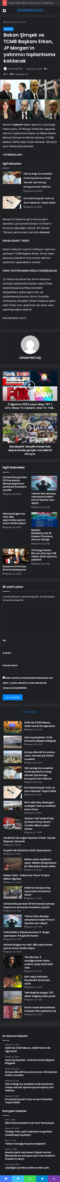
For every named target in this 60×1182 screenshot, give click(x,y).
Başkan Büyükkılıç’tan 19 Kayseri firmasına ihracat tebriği (42, 534)
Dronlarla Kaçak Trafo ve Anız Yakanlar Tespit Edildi (40, 789)
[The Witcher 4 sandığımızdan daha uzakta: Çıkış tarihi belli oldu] (13, 962)
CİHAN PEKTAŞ (15, 69)
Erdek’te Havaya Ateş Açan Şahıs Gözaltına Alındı (37, 891)
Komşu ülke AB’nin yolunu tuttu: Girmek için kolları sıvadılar (39, 756)
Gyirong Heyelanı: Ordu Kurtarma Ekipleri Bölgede (40, 739)
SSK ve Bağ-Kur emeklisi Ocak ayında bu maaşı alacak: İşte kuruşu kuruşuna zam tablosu (38, 773)
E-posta (8, 652)
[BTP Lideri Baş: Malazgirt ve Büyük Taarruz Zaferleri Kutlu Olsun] (13, 807)
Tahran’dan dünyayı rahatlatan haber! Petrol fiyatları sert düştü (43, 498)
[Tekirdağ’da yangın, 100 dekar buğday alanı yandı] (13, 997)
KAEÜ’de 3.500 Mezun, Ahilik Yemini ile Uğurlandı (39, 724)
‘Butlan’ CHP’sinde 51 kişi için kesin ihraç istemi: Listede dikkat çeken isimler (39, 824)
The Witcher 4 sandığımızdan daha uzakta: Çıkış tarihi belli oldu (38, 962)
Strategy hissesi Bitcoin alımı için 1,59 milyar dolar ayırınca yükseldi (44, 554)
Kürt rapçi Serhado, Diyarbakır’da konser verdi (37, 980)
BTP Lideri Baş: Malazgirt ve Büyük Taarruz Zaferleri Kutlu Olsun (40, 806)
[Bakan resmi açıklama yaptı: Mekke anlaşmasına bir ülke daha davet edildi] (13, 864)
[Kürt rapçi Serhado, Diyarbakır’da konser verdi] (13, 981)
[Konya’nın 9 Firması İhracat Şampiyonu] (16, 556)
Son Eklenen (30, 711)
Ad (5, 640)
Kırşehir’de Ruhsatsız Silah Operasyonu (27, 850)
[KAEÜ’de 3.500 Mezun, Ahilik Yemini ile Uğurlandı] (13, 727)
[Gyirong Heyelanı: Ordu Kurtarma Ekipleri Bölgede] (13, 742)
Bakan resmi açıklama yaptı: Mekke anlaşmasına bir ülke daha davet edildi (40, 863)
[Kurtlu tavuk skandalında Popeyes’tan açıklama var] (13, 1012)
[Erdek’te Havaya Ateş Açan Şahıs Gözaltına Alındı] (13, 892)
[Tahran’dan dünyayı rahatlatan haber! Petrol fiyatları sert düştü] (44, 483)
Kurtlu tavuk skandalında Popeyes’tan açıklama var (40, 1009)
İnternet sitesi (10, 665)
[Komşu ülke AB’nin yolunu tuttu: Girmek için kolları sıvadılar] (13, 757)
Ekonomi (22, 22)
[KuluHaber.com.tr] (30, 10)
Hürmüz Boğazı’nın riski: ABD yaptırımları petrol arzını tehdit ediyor (14, 518)
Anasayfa (11, 22)
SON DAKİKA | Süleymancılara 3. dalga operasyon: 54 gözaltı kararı (26, 934)
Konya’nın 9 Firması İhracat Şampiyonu (14, 568)
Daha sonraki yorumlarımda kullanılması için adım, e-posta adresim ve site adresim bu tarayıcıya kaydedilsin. (28, 682)
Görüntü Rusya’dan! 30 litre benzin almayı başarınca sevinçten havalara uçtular (15, 484)
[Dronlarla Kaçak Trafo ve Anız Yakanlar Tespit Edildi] (12, 202)
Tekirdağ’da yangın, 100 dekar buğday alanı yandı (39, 994)
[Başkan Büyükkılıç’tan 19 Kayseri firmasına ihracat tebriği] (44, 519)
